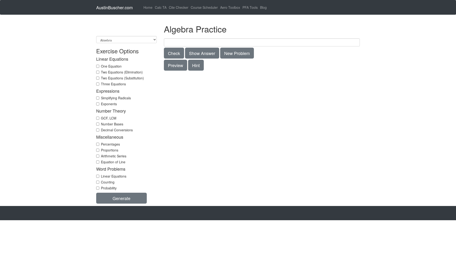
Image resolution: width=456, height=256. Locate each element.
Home (148, 7)
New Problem (237, 53)
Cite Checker (178, 7)
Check (174, 53)
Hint (196, 65)
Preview (175, 65)
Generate (121, 198)
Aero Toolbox (230, 7)
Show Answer (202, 53)
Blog (263, 7)
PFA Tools (250, 7)
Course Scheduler (204, 7)
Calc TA (160, 7)
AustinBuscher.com (114, 7)
